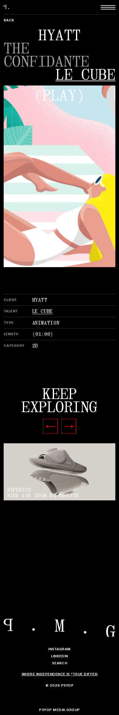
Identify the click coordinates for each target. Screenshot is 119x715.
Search (59, 663)
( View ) (59, 472)
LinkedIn (59, 656)
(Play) (59, 96)
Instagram (59, 649)
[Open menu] (108, 7)
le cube (85, 75)
